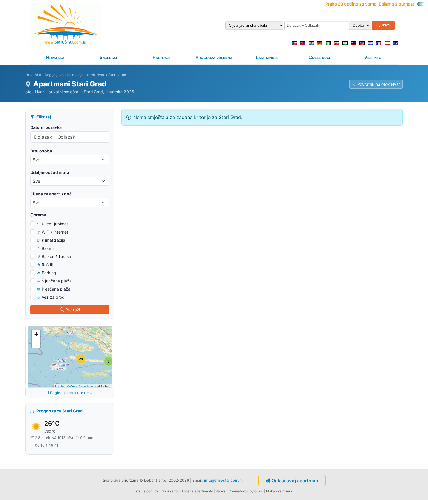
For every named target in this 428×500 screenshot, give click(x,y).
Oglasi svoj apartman (294, 480)
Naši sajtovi (171, 491)
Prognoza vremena (213, 57)
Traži (385, 25)
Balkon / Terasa (56, 256)
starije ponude (147, 491)
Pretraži (161, 57)
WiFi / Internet (55, 231)
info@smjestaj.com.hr (223, 480)
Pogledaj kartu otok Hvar (72, 392)
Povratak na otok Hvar (378, 84)
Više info (372, 57)
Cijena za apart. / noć (51, 193)
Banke (221, 491)
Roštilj (47, 264)
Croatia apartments (197, 491)
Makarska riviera (279, 491)
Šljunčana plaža (57, 280)
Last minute (267, 57)
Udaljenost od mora (49, 172)
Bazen (48, 248)
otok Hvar (96, 75)
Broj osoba (41, 150)
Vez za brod (53, 297)
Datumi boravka (46, 127)
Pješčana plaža (56, 289)
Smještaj (108, 57)
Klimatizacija (53, 240)
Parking (49, 272)
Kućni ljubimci (55, 223)
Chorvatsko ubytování (246, 491)
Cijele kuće (320, 57)
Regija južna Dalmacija (64, 75)
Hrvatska (55, 57)
